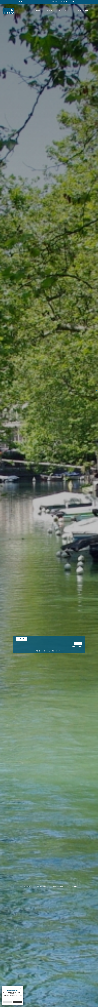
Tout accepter (17, 1002)
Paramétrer (7, 1002)
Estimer (33, 638)
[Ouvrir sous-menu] (51, 10)
